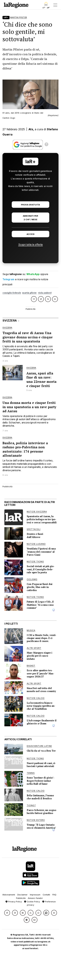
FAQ (54, 895)
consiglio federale (12, 292)
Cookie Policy (33, 901)
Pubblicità (20, 898)
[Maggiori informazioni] (46, 144)
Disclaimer (22, 895)
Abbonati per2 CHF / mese (30, 218)
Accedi (31, 234)
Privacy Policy (15, 901)
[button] (7, 913)
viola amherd (45, 292)
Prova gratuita (30, 205)
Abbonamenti (8, 895)
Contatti (46, 895)
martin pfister (29, 292)
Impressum (35, 895)
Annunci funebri (35, 898)
